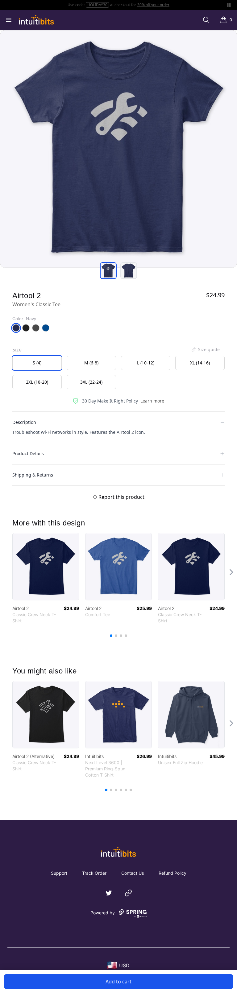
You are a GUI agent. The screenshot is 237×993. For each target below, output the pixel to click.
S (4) (37, 363)
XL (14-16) (200, 363)
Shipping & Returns (32, 475)
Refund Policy (172, 873)
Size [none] (17, 349)
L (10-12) (145, 363)
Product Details (28, 453)
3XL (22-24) (91, 382)
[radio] (37, 363)
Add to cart (118, 981)
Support (59, 873)
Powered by (102, 912)
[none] (205, 349)
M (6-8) (91, 363)
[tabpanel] (118, 149)
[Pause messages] (229, 5)
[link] (46, 566)
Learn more (152, 401)
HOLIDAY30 (97, 4)
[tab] (108, 270)
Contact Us (132, 873)
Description (24, 422)
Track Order (94, 873)
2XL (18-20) (37, 382)
